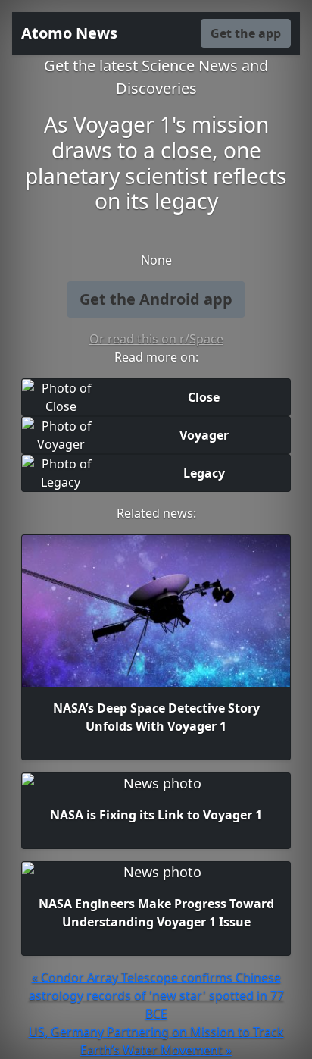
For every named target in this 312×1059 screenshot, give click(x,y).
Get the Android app (156, 299)
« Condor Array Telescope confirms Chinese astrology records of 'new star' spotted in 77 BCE (156, 995)
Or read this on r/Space (156, 339)
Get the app (246, 33)
